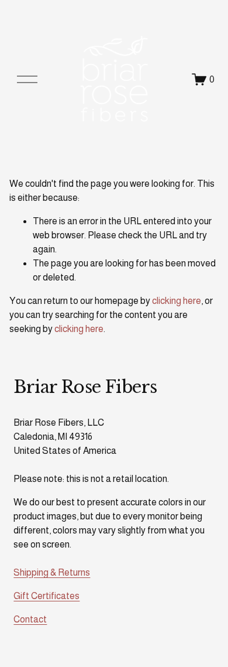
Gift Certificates (46, 596)
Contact (30, 619)
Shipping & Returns (51, 572)
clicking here (176, 301)
